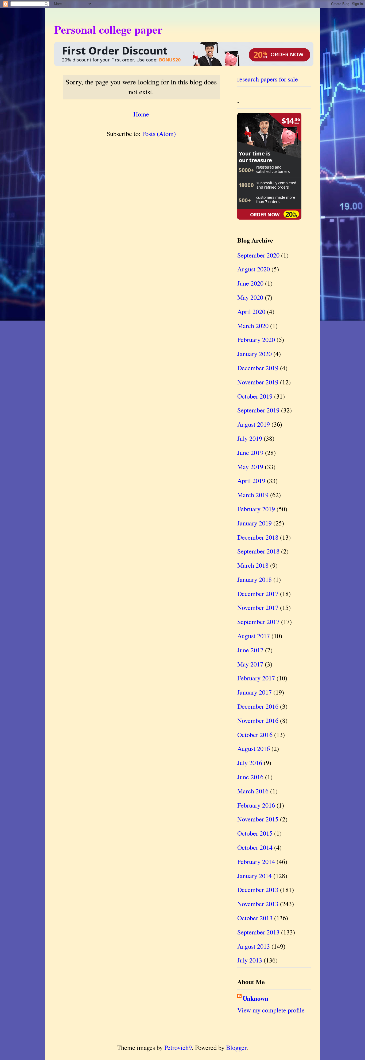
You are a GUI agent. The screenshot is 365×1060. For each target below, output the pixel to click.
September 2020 (258, 255)
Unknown (255, 998)
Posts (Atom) (159, 133)
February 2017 (256, 678)
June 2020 (250, 283)
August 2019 (253, 424)
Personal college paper (108, 29)
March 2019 (253, 494)
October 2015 (255, 833)
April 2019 (251, 480)
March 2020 (253, 325)
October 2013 (255, 918)
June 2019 (250, 452)
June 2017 (250, 650)
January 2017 (254, 692)
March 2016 (253, 791)
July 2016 (249, 762)
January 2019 (254, 523)
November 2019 (257, 382)
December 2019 (257, 368)
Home (141, 114)
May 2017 (250, 664)
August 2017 (253, 636)
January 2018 (254, 579)
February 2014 (256, 861)
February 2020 (256, 339)
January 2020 (254, 353)
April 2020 (251, 311)
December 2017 (257, 593)
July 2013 (249, 960)
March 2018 (253, 565)
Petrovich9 (178, 1047)
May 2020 (250, 297)
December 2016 (257, 706)
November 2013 (257, 903)
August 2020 (253, 269)
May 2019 (250, 466)
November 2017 (257, 607)
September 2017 (258, 621)
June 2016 (250, 777)
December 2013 (257, 889)
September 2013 (258, 932)
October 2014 (255, 847)
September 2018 (258, 551)
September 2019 (258, 410)
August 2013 (253, 946)
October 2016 (255, 734)
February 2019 (256, 509)
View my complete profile (271, 1010)
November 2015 (257, 819)
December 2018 (257, 537)
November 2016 (257, 720)
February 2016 (256, 805)
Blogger (236, 1047)
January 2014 (254, 875)
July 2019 (249, 438)
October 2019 (255, 396)
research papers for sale (267, 79)
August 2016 (253, 748)
